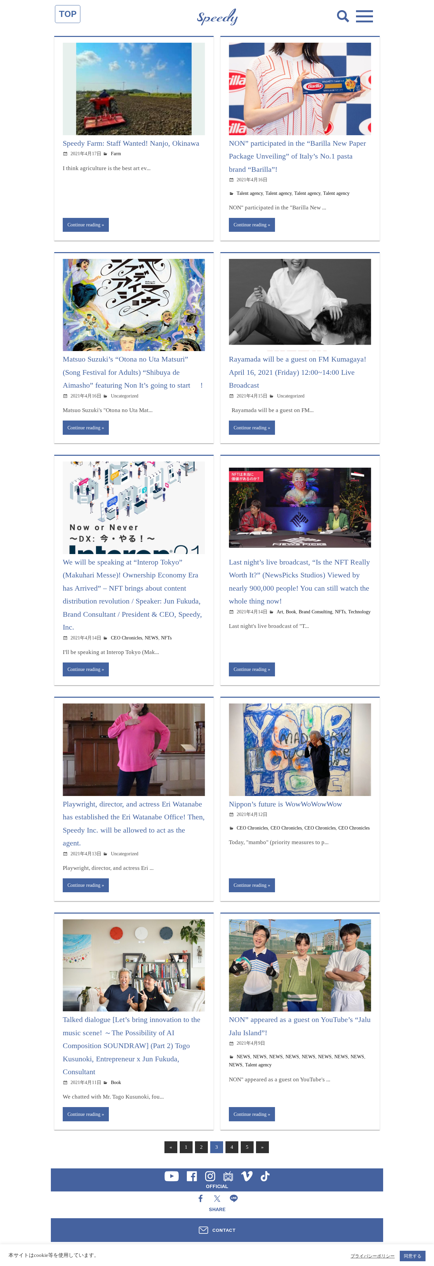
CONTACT (224, 1230)
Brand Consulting (315, 611)
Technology (359, 611)
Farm (116, 153)
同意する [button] (412, 1256)
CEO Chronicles (126, 637)
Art (280, 611)
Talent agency (250, 193)
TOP (68, 13)
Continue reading (83, 224)
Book (291, 611)
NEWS (151, 637)
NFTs (166, 637)
